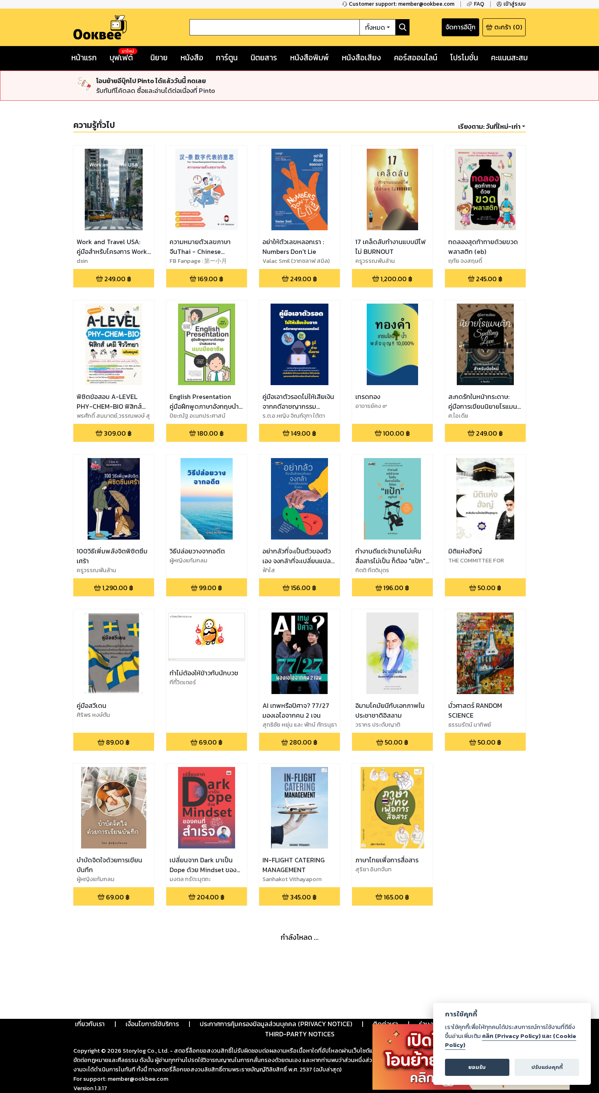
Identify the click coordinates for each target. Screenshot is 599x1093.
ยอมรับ (477, 1067)
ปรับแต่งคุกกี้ (547, 1067)
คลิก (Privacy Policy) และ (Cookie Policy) (510, 1040)
